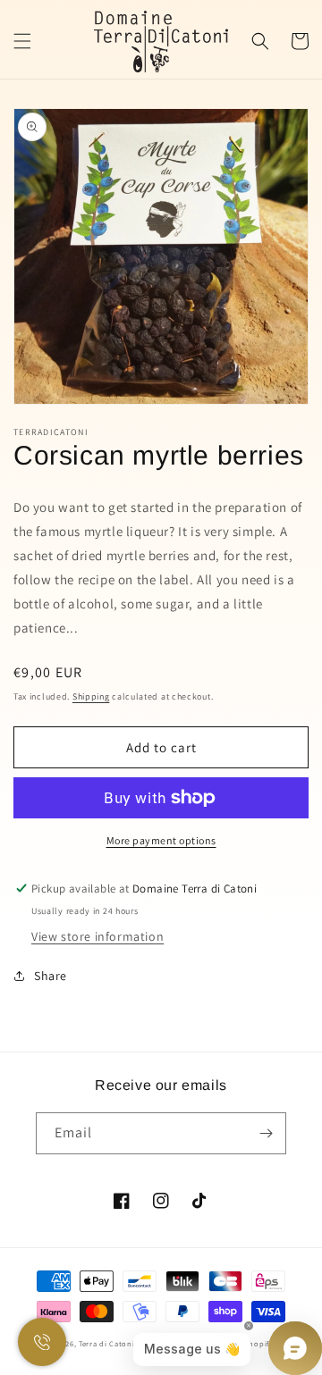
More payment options (161, 840)
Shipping (91, 696)
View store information (97, 936)
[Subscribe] (265, 1133)
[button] (22, 41)
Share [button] (50, 976)
